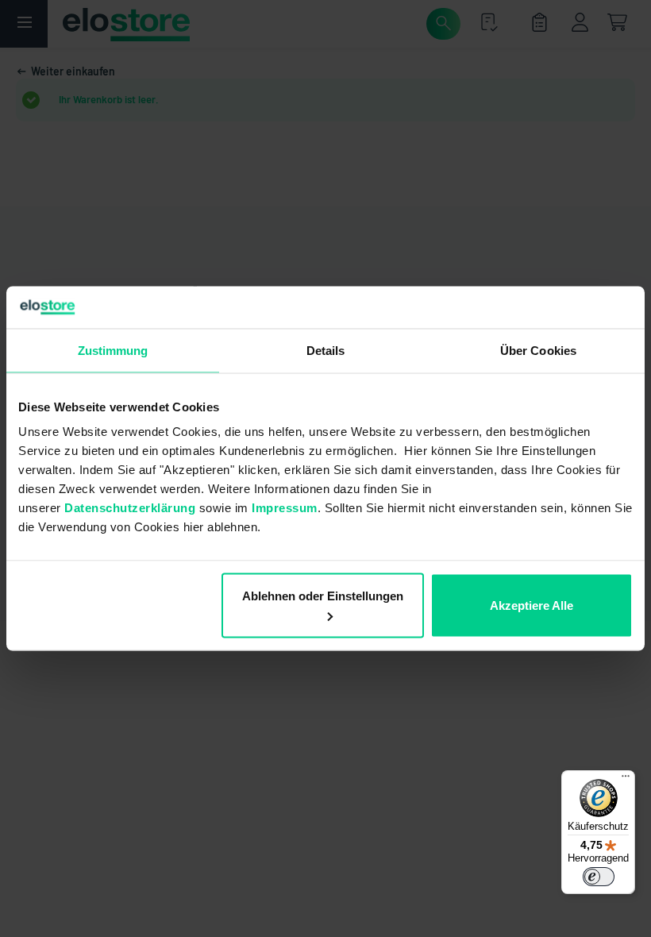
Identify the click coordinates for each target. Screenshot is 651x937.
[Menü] (625, 779)
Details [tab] (325, 350)
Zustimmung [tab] (113, 350)
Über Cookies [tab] (538, 350)
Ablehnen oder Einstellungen (322, 596)
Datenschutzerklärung (129, 508)
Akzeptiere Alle (531, 605)
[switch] (598, 876)
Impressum (285, 508)
